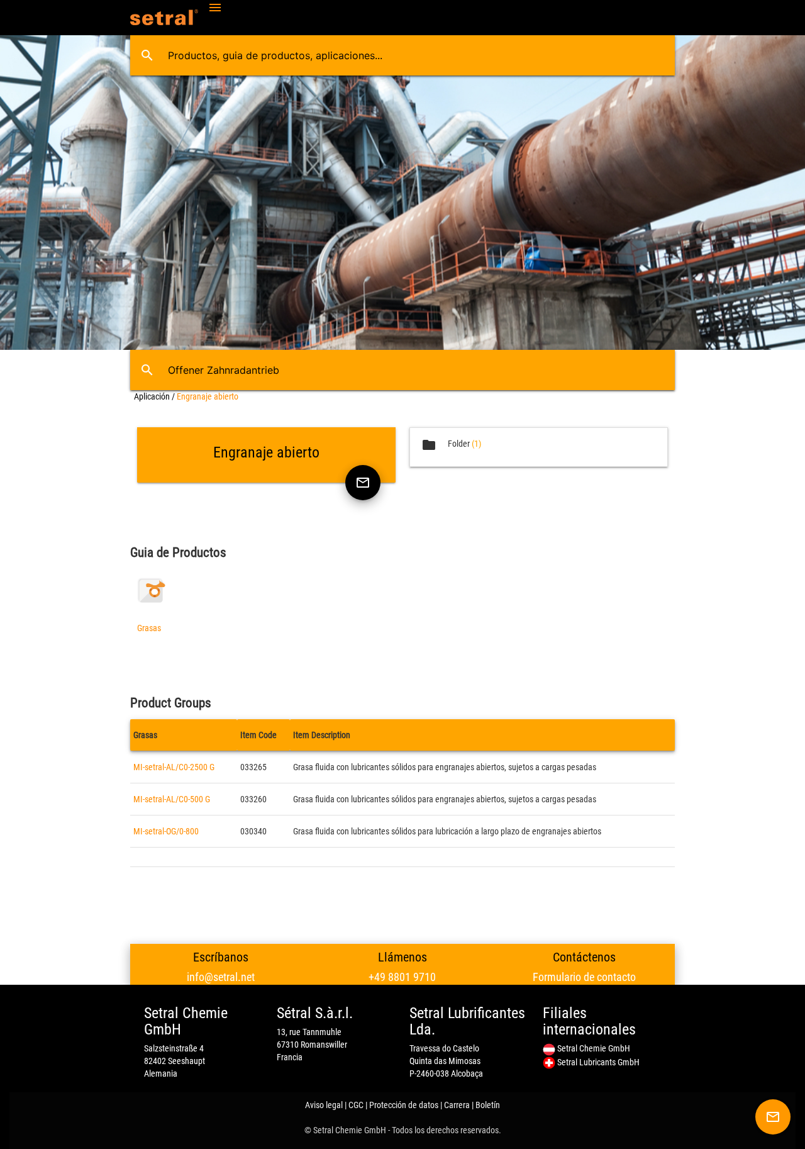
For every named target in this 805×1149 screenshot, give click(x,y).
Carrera (457, 1105)
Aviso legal (324, 1105)
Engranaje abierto (207, 396)
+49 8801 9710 (402, 977)
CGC (356, 1105)
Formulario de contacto (584, 977)
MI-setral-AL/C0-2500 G (173, 767)
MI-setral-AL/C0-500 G (171, 799)
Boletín (487, 1105)
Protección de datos (403, 1105)
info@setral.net (221, 977)
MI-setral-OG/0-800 (166, 831)
